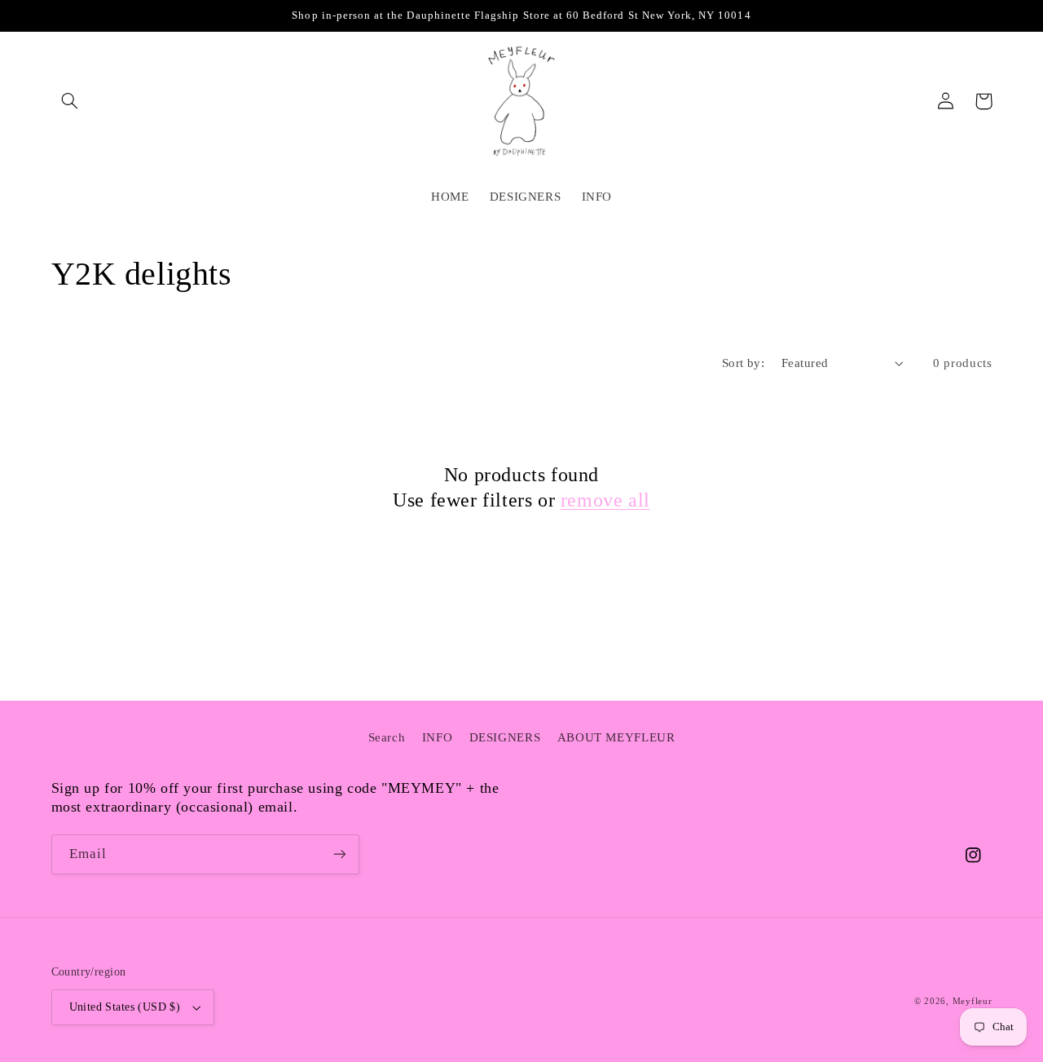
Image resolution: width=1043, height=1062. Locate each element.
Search (387, 737)
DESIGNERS (505, 737)
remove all (605, 500)
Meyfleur (972, 1001)
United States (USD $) (125, 1007)
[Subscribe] (339, 854)
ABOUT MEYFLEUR (616, 737)
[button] (70, 101)
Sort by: (743, 362)
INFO (437, 737)
